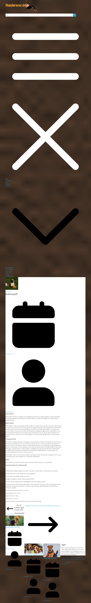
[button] (45, 266)
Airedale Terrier (50, 558)
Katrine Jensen (9, 412)
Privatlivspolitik (9, 276)
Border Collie (10, 514)
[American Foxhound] (33, 544)
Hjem (7, 179)
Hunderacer (9, 180)
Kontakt (7, 274)
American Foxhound (33, 554)
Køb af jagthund (10, 267)
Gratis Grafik (9, 271)
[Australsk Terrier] (15, 516)
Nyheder (8, 184)
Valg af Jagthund (10, 269)
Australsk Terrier (13, 527)
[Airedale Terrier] (51, 544)
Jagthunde (8, 185)
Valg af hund (9, 273)
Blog (7, 182)
